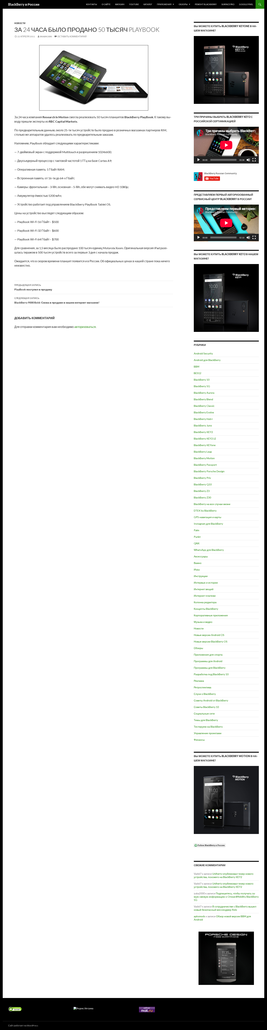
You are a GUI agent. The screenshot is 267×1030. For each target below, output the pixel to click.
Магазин (119, 4)
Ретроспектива (202, 687)
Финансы (199, 739)
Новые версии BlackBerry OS (210, 641)
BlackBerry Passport (205, 464)
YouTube (134, 4)
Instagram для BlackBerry (208, 523)
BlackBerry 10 (201, 379)
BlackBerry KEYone (205, 445)
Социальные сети (204, 713)
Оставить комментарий (72, 36)
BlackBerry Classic (204, 405)
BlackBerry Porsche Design (209, 471)
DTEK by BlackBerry (205, 510)
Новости (19, 23)
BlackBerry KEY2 (203, 432)
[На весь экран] (254, 160)
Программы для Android (208, 661)
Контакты (91, 4)
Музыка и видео (203, 621)
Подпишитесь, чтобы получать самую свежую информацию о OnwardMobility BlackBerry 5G (226, 896)
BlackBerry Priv (202, 477)
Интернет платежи (205, 595)
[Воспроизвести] (198, 160)
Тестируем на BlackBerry (208, 726)
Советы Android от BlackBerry (211, 700)
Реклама (199, 680)
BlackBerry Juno (203, 425)
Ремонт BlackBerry (206, 4)
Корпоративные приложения (211, 615)
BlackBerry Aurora (204, 392)
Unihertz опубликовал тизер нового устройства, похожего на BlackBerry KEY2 (223, 875)
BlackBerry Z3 (202, 490)
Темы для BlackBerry (206, 720)
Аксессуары (201, 556)
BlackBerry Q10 (203, 484)
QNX (196, 543)
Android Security (203, 353)
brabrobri (46, 36)
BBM (196, 366)
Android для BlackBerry (207, 360)
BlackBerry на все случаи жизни (212, 504)
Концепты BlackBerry (206, 608)
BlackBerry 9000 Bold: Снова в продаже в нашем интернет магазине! (56, 300)
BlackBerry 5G (202, 386)
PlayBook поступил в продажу (33, 287)
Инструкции (201, 576)
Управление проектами (207, 733)
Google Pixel (246, 4)
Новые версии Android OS (209, 634)
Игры (197, 569)
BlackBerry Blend (203, 399)
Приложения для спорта (208, 654)
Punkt (197, 536)
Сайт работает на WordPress (23, 1025)
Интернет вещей (203, 589)
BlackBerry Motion (204, 458)
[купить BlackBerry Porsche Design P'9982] (226, 958)
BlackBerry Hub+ (203, 418)
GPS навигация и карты (207, 517)
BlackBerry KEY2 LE (205, 438)
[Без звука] (248, 160)
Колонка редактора (205, 602)
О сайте (106, 4)
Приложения (164, 4)
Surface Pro (227, 4)
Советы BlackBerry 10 (206, 706)
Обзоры (183, 4)
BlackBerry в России (23, 4)
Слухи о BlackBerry (205, 693)
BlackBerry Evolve (204, 412)
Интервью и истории (206, 582)
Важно (197, 562)
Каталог (147, 4)
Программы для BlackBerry (209, 667)
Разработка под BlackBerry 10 (211, 674)
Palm (196, 530)
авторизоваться (85, 326)
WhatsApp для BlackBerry (209, 549)
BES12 (197, 373)
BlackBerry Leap (203, 451)
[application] (226, 145)
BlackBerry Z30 (202, 497)
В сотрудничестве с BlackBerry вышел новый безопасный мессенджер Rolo (225, 908)
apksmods (199, 916)
